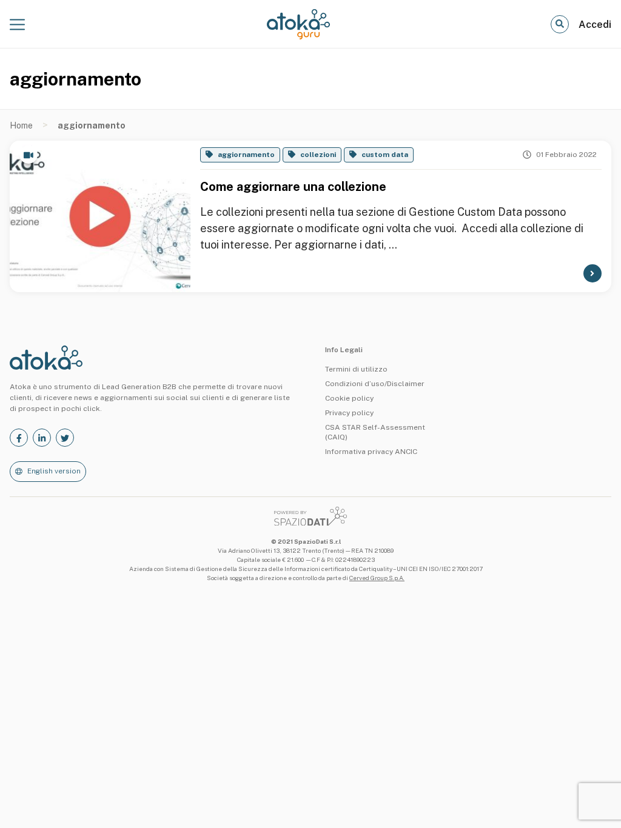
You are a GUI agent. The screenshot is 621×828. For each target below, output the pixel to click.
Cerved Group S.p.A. (376, 577)
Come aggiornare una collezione (293, 186)
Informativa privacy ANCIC (371, 451)
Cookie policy (349, 398)
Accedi (595, 24)
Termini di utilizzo (356, 369)
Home (21, 125)
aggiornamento (246, 154)
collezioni (318, 154)
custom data (384, 154)
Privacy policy (349, 413)
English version (54, 471)
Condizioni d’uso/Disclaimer (375, 383)
